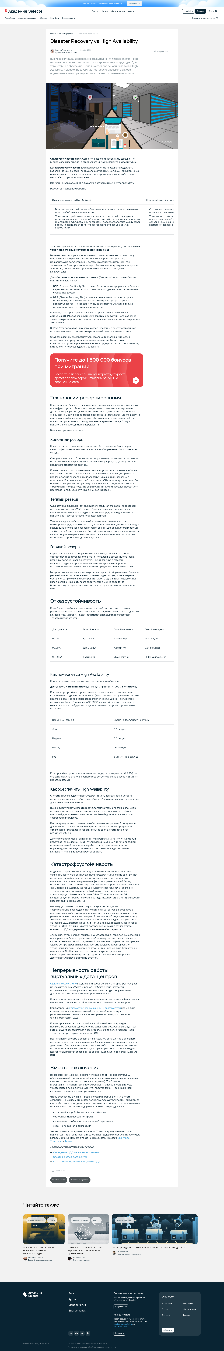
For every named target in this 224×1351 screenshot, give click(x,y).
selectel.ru (188, 11)
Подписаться (121, 1306)
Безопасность (68, 18)
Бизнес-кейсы (77, 1310)
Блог (94, 11)
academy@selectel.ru (123, 1324)
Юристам (166, 1315)
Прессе (165, 1309)
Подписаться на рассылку (203, 18)
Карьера (186, 1315)
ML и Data (54, 18)
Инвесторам (167, 1303)
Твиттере (70, 1141)
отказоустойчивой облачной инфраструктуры (95, 1007)
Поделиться (162, 51)
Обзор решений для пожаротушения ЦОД (76, 1161)
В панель (200, 11)
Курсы (105, 11)
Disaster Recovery (58, 1180)
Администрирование (27, 18)
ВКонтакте (124, 1137)
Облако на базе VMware (63, 983)
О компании (188, 1303)
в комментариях (121, 1326)
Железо (43, 18)
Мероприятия (118, 11)
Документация (189, 1309)
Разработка (10, 18)
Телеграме (56, 1141)
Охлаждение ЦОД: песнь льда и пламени (76, 1152)
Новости (52, 1220)
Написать (119, 1333)
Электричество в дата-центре (70, 1156)
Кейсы (131, 11)
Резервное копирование (80, 1180)
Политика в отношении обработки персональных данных (92, 1347)
